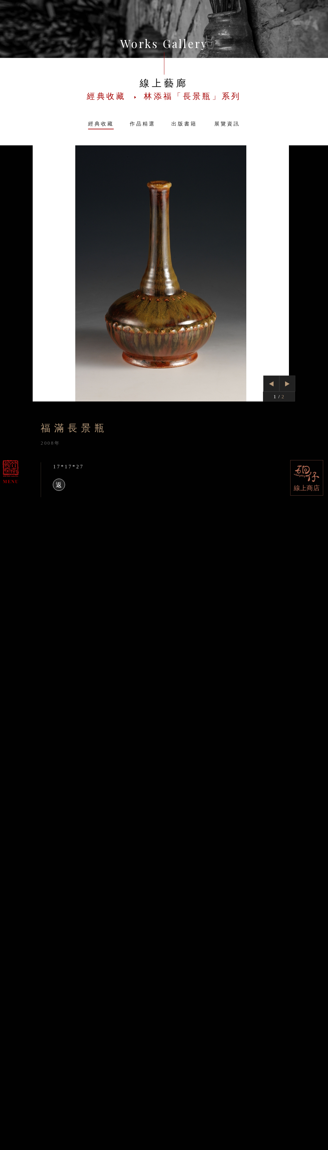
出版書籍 (184, 123)
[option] (164, 273)
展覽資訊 (227, 123)
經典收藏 (101, 123)
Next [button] (287, 383)
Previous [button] (271, 385)
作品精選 (142, 123)
